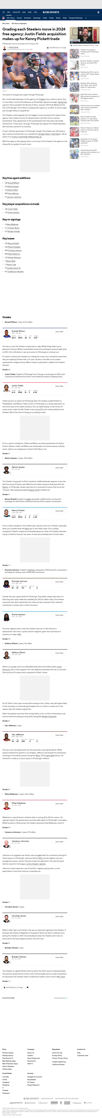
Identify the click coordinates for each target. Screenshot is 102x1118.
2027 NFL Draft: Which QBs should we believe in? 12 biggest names (90, 96)
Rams (38, 755)
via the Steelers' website (36, 864)
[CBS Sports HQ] (47, 1098)
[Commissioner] (56, 1102)
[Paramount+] (43, 1102)
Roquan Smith (34, 490)
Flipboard (5, 1093)
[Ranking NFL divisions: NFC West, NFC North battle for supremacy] (74, 87)
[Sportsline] (30, 1103)
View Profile (59, 332)
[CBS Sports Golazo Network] (66, 1098)
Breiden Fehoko (13, 231)
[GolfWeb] (88, 1103)
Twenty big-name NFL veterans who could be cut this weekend (89, 152)
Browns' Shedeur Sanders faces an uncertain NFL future (89, 63)
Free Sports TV (7, 1058)
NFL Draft (61, 977)
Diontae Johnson (15, 250)
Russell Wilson (13, 183)
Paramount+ (31, 1061)
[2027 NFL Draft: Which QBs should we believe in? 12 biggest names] (74, 98)
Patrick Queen (13, 186)
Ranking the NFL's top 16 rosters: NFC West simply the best (89, 74)
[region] (85, 35)
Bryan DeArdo (13, 47)
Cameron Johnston (13, 197)
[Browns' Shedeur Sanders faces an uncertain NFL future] (74, 65)
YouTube (5, 1077)
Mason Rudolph (14, 247)
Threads (5, 1090)
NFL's (41, 858)
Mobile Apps (7, 1069)
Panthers (31, 570)
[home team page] (10, 337)
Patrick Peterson (14, 257)
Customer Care (82, 1056)
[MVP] (67, 1102)
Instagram (6, 1082)
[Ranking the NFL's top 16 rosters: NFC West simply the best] (74, 76)
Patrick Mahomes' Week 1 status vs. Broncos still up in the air (89, 130)
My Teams (31, 1082)
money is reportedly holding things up (26, 137)
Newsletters (31, 1080)
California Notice (58, 1064)
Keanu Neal (10, 261)
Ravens (5, 487)
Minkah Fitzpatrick (49, 716)
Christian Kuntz (13, 228)
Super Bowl (49, 755)
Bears (27, 529)
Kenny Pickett (13, 243)
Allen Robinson (14, 254)
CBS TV (30, 1064)
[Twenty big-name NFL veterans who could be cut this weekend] (74, 154)
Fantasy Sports (7, 1056)
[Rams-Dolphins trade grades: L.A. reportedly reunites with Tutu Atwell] (74, 120)
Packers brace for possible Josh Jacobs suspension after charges (90, 107)
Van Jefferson (13, 193)
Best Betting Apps (9, 1061)
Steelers (42, 99)
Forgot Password (33, 1085)
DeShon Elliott (12, 190)
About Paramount (33, 1058)
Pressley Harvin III (13, 268)
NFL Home (5, 24)
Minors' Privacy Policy (60, 1058)
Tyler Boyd (55, 134)
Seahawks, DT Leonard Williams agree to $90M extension (89, 141)
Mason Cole (11, 265)
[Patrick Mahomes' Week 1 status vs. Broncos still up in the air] (74, 132)
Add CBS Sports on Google (57, 48)
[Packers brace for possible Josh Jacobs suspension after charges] (74, 109)
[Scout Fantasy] (77, 1103)
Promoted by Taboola (59, 998)
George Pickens (44, 134)
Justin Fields (13, 209)
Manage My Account (34, 1077)
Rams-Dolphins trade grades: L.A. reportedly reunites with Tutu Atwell (89, 119)
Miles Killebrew (12, 224)
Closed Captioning (59, 1062)
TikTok (4, 1080)
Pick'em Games (7, 1053)
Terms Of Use (57, 1053)
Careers (30, 1056)
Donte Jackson (13, 212)
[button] (3, 12)
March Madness (8, 1066)
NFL (19, 634)
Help (79, 1053)
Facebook (5, 1085)
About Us (30, 1053)
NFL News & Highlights (19, 24)
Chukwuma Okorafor (15, 271)
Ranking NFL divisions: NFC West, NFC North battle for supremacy (88, 85)
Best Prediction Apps (10, 1064)
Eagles (28, 499)
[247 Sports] (16, 1103)
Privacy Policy (57, 1056)
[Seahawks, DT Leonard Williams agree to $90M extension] (74, 143)
